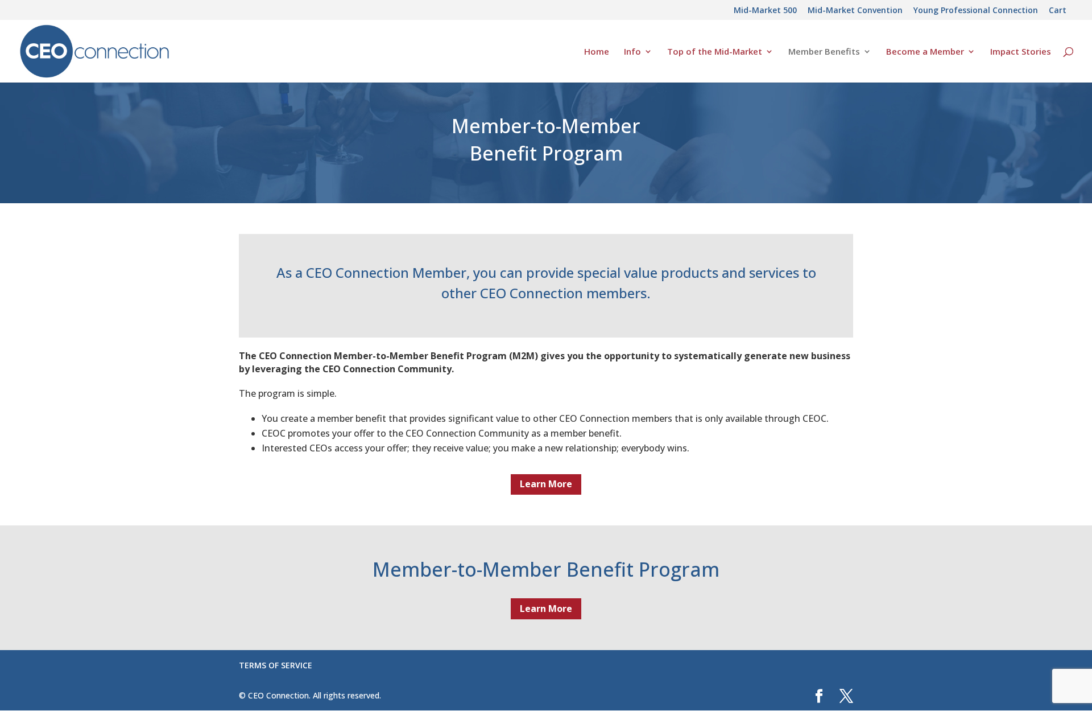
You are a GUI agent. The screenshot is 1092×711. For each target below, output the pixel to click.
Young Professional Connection (975, 10)
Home (596, 52)
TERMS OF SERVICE (275, 665)
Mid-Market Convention (855, 10)
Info (632, 52)
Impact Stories (1020, 52)
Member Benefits (824, 52)
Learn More (546, 484)
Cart (1057, 10)
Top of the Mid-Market (714, 52)
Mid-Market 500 (765, 10)
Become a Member (925, 52)
